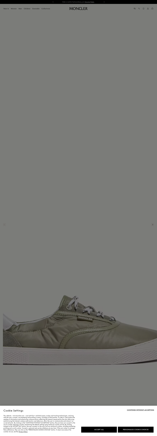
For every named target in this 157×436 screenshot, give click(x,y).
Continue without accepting (140, 410)
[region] (78, 421)
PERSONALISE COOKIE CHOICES (136, 430)
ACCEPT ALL (99, 430)
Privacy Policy (23, 432)
